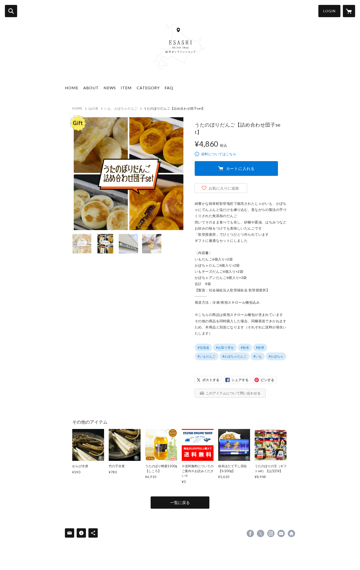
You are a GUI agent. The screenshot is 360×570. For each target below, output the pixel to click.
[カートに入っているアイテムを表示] (349, 11)
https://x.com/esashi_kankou (260, 533)
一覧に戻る (180, 502)
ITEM (126, 87)
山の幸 (93, 108)
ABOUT (91, 87)
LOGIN (329, 11)
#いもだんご (207, 356)
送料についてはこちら (218, 154)
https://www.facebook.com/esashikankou (250, 533)
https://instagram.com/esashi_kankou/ (271, 533)
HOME (71, 87)
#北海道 (203, 348)
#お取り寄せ (225, 348)
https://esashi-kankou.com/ (291, 533)
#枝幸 (245, 348)
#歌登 (260, 348)
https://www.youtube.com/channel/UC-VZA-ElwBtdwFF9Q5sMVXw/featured (281, 533)
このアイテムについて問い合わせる (233, 393)
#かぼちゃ (276, 356)
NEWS (110, 87)
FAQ (169, 87)
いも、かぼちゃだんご (121, 108)
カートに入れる (240, 168)
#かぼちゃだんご (234, 356)
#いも (257, 356)
